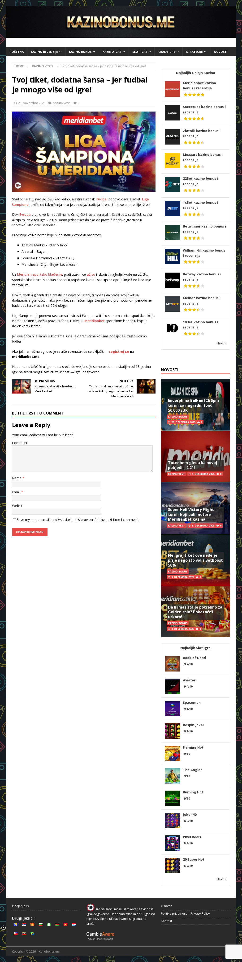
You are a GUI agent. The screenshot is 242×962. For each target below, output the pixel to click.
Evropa (25, 214)
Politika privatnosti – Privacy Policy (185, 913)
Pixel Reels (192, 837)
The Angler (192, 769)
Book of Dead (194, 657)
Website (18, 505)
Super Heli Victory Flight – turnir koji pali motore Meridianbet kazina (192, 514)
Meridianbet (94, 321)
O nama (166, 906)
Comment (19, 442)
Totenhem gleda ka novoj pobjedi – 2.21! (192, 465)
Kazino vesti (61, 103)
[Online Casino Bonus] (121, 35)
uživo (91, 274)
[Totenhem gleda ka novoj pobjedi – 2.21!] (195, 456)
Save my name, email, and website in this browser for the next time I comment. (77, 519)
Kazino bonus (80, 52)
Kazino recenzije (44, 52)
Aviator (189, 680)
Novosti (220, 52)
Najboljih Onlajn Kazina (195, 72)
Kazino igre (112, 52)
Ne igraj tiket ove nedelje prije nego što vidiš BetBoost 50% (195, 560)
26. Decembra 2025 (183, 422)
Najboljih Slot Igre (195, 648)
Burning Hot (193, 792)
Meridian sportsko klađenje (39, 274)
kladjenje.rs (20, 906)
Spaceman (192, 702)
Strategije (194, 52)
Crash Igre (166, 52)
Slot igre (139, 52)
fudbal (102, 199)
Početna (17, 52)
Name (17, 478)
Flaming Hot (193, 747)
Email (16, 492)
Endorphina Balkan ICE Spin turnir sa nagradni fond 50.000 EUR (193, 405)
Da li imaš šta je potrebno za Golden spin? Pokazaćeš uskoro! (195, 612)
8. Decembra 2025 (182, 628)
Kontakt (166, 921)
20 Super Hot (193, 859)
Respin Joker (193, 725)
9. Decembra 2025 (203, 474)
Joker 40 (190, 814)
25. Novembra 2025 (31, 103)
